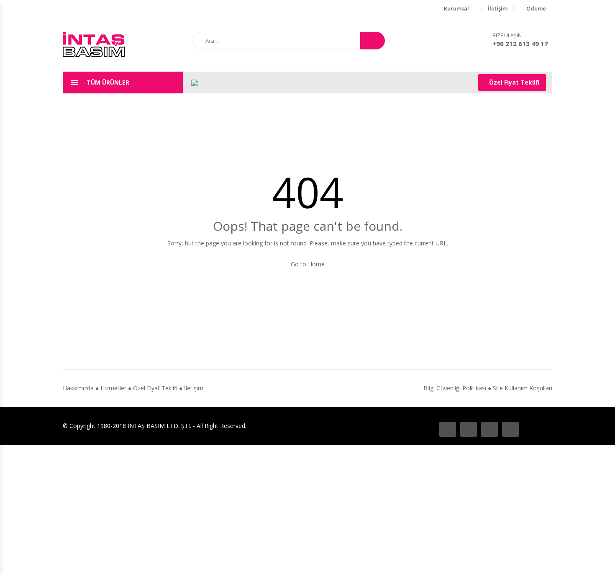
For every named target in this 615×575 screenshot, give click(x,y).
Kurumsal (456, 8)
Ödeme (536, 8)
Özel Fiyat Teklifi (514, 82)
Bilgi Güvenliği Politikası (454, 388)
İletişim (497, 8)
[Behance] (468, 429)
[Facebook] (447, 429)
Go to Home (308, 264)
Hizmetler (113, 388)
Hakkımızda (78, 388)
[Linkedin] (510, 429)
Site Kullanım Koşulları (522, 388)
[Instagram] (489, 429)
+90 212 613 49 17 (520, 43)
